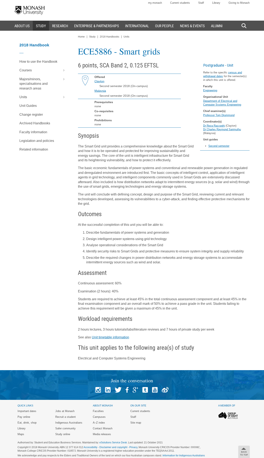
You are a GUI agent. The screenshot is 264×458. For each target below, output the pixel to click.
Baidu (165, 390)
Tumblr (145, 390)
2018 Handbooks (109, 36)
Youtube (155, 390)
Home (81, 36)
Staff (201, 2)
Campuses (99, 416)
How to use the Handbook (38, 61)
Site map (135, 422)
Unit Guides (28, 105)
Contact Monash (102, 428)
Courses (25, 70)
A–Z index (99, 422)
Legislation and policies (36, 140)
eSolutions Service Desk (113, 442)
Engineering (210, 90)
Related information (33, 149)
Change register (31, 114)
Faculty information (33, 132)
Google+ (135, 390)
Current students (180, 2)
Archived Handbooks (34, 123)
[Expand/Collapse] (62, 70)
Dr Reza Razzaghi (214, 125)
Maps (21, 434)
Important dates (27, 411)
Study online (62, 434)
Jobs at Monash (64, 411)
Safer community (65, 428)
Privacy (133, 447)
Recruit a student (65, 416)
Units (23, 97)
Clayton (99, 81)
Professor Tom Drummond (219, 115)
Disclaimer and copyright (113, 447)
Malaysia (100, 90)
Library (216, 2)
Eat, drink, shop (27, 422)
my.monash (155, 2)
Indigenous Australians (68, 422)
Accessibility (90, 447)
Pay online (24, 416)
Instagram (98, 390)
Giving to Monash (239, 2)
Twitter (118, 390)
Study (92, 36)
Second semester (218, 145)
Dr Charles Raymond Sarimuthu (222, 129)
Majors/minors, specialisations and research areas (33, 83)
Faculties (98, 411)
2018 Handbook (34, 45)
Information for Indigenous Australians (184, 455)
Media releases (102, 434)
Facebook (127, 390)
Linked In (108, 390)
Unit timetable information (110, 337)
